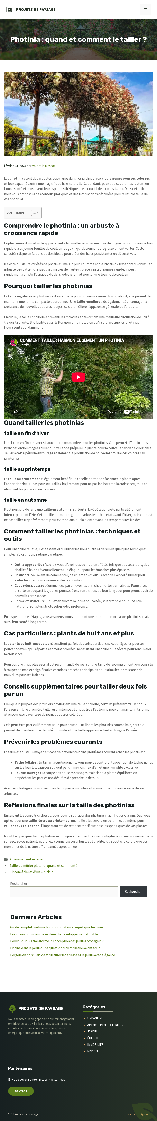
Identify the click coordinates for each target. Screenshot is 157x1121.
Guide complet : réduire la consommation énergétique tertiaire (56, 927)
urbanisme (95, 1018)
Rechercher (18, 883)
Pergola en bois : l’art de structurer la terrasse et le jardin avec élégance (62, 955)
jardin (92, 1031)
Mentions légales (138, 1114)
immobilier (95, 1045)
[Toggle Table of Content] (32, 212)
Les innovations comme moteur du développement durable (54, 934)
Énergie (93, 1038)
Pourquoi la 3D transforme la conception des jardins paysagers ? (57, 941)
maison (92, 1051)
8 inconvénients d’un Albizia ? (31, 872)
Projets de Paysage (36, 9)
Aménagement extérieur (28, 859)
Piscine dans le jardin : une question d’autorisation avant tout (55, 948)
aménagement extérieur (105, 1025)
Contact (21, 1091)
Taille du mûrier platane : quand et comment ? (44, 865)
